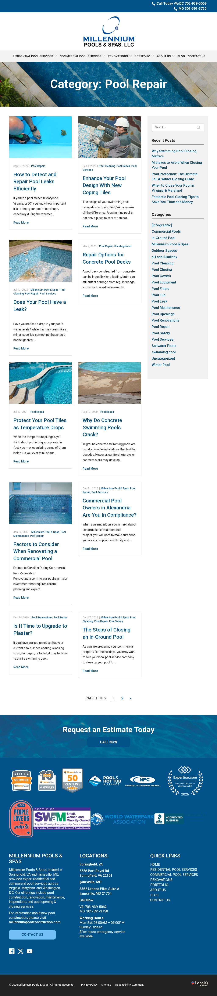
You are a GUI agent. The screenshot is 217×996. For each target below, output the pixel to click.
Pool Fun (159, 295)
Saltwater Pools (164, 346)
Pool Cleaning (107, 166)
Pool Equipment (164, 282)
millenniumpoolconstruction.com (35, 922)
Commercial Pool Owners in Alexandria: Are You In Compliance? (109, 508)
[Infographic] (162, 225)
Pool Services (48, 293)
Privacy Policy (89, 984)
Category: (108, 84)
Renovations (118, 56)
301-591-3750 (97, 911)
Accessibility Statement (129, 984)
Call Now (108, 742)
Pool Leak (159, 301)
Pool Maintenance (166, 308)
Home (155, 865)
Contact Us (196, 56)
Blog (181, 56)
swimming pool (164, 352)
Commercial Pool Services (80, 56)
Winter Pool (161, 365)
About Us (164, 56)
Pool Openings (163, 314)
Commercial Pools (166, 232)
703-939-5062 (96, 907)
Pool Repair (38, 166)
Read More (21, 222)
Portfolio (142, 56)
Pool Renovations (42, 617)
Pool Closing (162, 270)
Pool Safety (116, 621)
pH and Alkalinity (164, 257)
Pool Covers (161, 276)
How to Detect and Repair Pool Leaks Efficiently (35, 182)
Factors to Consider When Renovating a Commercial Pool (36, 551)
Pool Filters (161, 289)
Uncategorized (122, 246)
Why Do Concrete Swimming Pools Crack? (102, 427)
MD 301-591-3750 (192, 9)
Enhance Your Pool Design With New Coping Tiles (104, 185)
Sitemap (106, 984)
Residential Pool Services (33, 56)
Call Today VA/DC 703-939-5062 (181, 3)
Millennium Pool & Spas (44, 289)
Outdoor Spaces (164, 251)
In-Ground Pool (163, 238)
